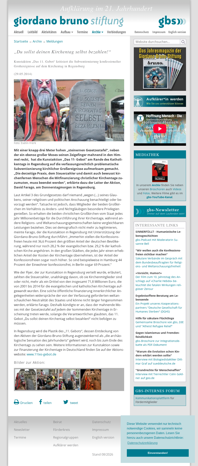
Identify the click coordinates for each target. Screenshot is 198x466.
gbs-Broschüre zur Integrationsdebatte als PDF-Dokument (158, 343)
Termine (82, 32)
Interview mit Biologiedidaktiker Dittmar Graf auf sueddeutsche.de (159, 361)
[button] (45, 402)
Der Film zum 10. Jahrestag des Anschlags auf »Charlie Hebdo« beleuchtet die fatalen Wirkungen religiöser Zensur (159, 283)
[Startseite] (100, 22)
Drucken (26, 403)
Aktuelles (20, 422)
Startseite (21, 41)
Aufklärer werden (65, 445)
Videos (176, 189)
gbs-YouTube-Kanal (159, 197)
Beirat (57, 422)
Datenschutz (142, 32)
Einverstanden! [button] (158, 452)
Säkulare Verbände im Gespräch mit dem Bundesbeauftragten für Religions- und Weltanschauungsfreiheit (159, 262)
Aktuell (18, 32)
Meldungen (54, 41)
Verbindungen (116, 32)
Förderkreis (61, 430)
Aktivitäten (49, 32)
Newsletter (22, 430)
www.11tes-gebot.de (41, 354)
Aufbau (65, 32)
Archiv (96, 32)
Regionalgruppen (65, 437)
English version (177, 32)
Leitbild (33, 32)
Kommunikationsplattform (153, 398)
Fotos (146, 193)
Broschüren (157, 189)
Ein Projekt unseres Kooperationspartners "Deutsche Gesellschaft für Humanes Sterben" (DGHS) (159, 307)
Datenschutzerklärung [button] (142, 443)
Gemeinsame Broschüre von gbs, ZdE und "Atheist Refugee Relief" (160, 324)
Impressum (159, 32)
